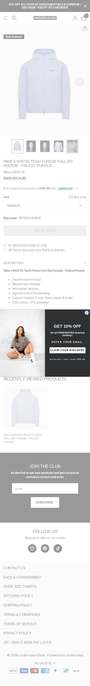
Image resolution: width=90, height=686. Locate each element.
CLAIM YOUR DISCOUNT (67, 350)
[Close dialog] (86, 312)
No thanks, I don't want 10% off (67, 359)
